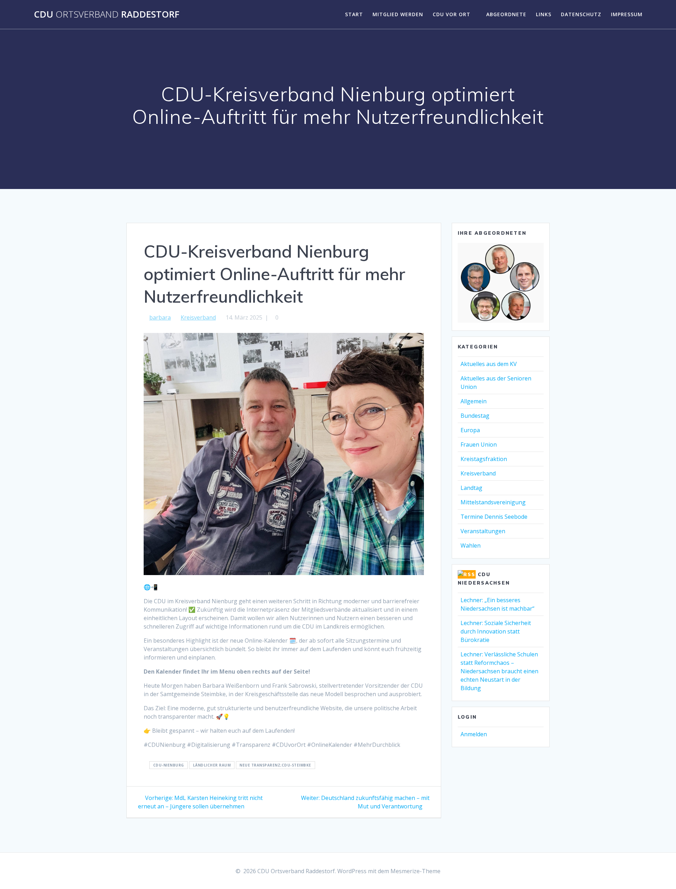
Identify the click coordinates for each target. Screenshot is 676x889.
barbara (160, 317)
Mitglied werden (398, 14)
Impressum (627, 14)
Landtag (471, 488)
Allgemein (474, 401)
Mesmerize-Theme (415, 871)
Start (354, 14)
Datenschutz (581, 14)
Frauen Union (479, 444)
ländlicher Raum (212, 765)
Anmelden (474, 734)
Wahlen (471, 545)
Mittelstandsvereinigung (493, 502)
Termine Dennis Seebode (494, 517)
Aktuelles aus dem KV (489, 364)
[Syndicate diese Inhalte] (467, 574)
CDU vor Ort (451, 14)
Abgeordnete (506, 14)
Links (543, 14)
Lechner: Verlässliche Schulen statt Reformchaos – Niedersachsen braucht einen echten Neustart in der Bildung (499, 671)
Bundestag (475, 416)
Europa (470, 430)
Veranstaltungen (483, 531)
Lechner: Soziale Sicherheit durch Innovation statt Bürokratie (496, 631)
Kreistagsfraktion (484, 459)
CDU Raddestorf (106, 14)
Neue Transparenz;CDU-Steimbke (275, 765)
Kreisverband (198, 317)
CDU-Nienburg (168, 765)
